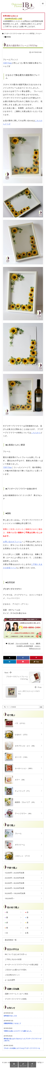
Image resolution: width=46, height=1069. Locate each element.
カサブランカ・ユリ (24, 746)
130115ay (7, 63)
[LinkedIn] (9, 661)
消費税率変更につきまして (12, 1023)
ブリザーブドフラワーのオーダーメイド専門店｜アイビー (23, 34)
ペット (32, 643)
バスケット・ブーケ (21, 856)
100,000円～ (10, 898)
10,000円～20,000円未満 (24, 646)
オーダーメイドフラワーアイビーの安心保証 (21, 964)
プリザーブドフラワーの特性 (16, 999)
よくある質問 (10, 980)
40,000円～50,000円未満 (14, 888)
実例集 (8, 37)
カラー (19, 780)
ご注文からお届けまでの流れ (16, 969)
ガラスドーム (19, 845)
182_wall (11, 643)
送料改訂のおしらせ (10, 1016)
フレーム (17, 833)
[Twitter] (9, 658)
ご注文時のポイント (12, 975)
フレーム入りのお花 (22, 643)
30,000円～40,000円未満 (14, 883)
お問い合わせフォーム (12, 541)
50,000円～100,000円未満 (15, 893)
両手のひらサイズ (35, 648)
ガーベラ (20, 757)
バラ (19, 723)
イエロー (37, 646)
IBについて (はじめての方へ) (15, 954)
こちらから (36, 432)
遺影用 (38, 643)
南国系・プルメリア (24, 802)
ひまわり (20, 734)
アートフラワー (22, 813)
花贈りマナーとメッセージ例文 (16, 994)
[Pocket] (23, 661)
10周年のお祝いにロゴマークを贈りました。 (18, 1031)
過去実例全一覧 (11, 940)
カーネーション (23, 768)
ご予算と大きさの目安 (13, 959)
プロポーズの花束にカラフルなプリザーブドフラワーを (22, 1048)
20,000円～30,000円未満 (14, 878)
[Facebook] (23, 658)
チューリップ (22, 791)
